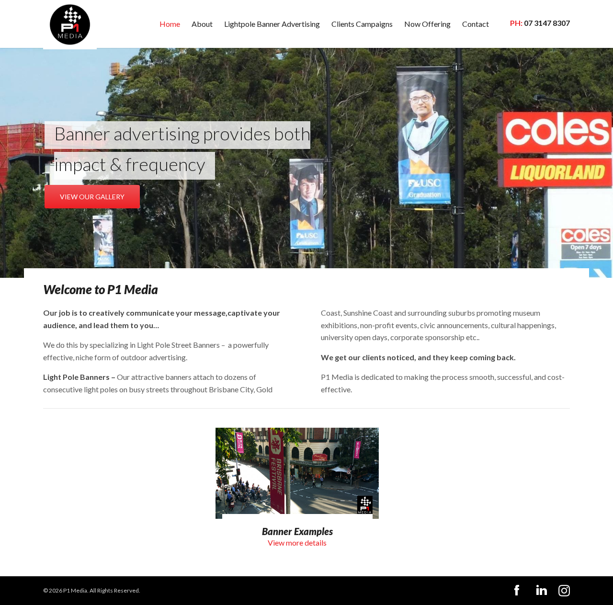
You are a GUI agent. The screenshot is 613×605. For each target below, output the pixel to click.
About (202, 23)
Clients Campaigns (362, 23)
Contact (475, 23)
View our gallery (92, 197)
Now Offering (427, 23)
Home (169, 23)
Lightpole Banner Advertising (272, 23)
